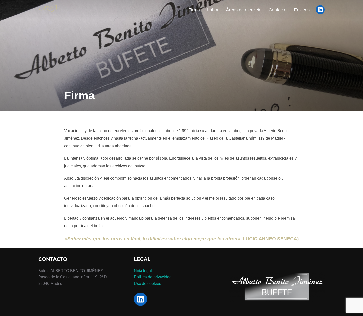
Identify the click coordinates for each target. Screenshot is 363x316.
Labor (213, 9)
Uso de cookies (147, 283)
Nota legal (143, 271)
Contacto (277, 9)
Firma (194, 9)
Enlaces (302, 9)
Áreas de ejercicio (243, 9)
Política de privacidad (153, 277)
